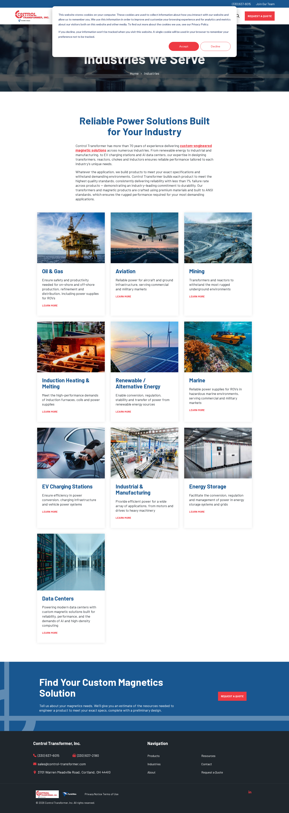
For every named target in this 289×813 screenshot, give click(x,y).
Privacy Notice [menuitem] (93, 794)
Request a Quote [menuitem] (212, 772)
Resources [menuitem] (208, 756)
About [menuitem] (151, 772)
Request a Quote (260, 15)
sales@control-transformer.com (62, 764)
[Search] (237, 16)
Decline (215, 46)
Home (134, 73)
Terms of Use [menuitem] (110, 794)
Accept (183, 46)
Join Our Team (265, 4)
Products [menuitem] (153, 756)
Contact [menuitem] (206, 764)
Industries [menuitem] (154, 764)
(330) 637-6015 (241, 4)
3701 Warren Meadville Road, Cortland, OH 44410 (74, 772)
